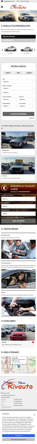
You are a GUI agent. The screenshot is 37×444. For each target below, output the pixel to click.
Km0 (18, 73)
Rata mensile (5, 203)
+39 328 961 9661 (18, 401)
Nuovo (29, 73)
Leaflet (20, 372)
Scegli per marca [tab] (8, 40)
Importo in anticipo (7, 195)
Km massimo (22, 103)
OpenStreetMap (26, 372)
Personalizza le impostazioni (18, 439)
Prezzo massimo (7, 96)
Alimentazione (6, 103)
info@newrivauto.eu (9, 1)
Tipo (4, 79)
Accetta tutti (18, 435)
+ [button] (3, 358)
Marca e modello (7, 85)
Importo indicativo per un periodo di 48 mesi (12, 217)
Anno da (21, 96)
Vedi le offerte (18, 221)
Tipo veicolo (5, 210)
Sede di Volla (6, 393)
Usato (8, 73)
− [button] (3, 361)
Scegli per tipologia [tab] (9, 36)
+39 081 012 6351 (24, 1)
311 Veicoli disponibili (18, 114)
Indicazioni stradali (16, 362)
